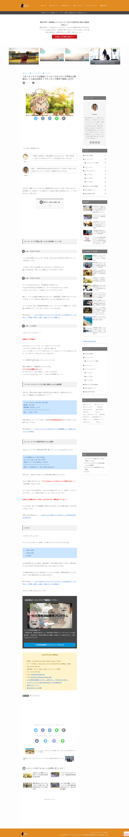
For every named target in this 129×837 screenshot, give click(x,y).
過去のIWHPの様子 (95, 193)
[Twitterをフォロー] (45, 741)
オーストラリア (95, 159)
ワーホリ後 (96, 182)
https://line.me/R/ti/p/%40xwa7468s (41, 677)
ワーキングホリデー (35, 695)
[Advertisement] (49, 132)
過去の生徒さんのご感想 (34, 688)
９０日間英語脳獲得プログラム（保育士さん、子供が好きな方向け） (48, 680)
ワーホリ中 (96, 174)
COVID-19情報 (95, 155)
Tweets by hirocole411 (89, 341)
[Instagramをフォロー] (54, 741)
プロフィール (95, 167)
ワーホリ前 (26, 695)
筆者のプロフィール (33, 685)
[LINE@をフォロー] (62, 741)
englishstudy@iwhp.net (38, 674)
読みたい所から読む (50, 202)
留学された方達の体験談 (95, 186)
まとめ (87, 471)
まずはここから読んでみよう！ (64, 36)
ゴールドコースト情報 (96, 162)
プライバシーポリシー (96, 832)
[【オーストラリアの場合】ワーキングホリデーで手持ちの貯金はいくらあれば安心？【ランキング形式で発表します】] (50, 118)
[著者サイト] (37, 741)
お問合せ (105, 832)
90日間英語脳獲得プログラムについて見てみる (50, 645)
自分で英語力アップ (95, 190)
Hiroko (94, 114)
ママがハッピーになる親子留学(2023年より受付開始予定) (44, 682)
